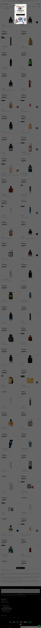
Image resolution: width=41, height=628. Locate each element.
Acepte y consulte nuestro (20, 16)
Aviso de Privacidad (23, 16)
